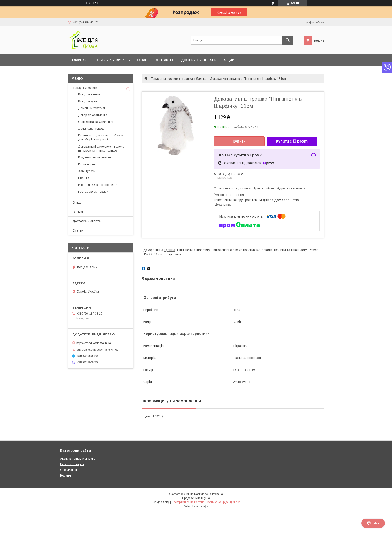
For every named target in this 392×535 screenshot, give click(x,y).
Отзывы (78, 212)
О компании (68, 470)
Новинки (66, 475)
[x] (148, 269)
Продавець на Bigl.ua (196, 498)
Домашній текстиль (92, 108)
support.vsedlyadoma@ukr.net (97, 349)
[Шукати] (287, 40)
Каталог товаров (72, 464)
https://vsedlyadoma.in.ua (93, 343)
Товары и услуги (110, 60)
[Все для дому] (83, 48)
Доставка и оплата (198, 60)
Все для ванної (89, 94)
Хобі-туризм (87, 171)
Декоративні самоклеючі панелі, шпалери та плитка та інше (101, 148)
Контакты (164, 60)
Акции (229, 60)
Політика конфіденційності (223, 502)
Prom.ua (217, 494)
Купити (239, 141)
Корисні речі (87, 164)
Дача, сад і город (91, 128)
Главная (79, 60)
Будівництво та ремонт (94, 157)
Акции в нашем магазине (77, 458)
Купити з (284, 141)
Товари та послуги (164, 78)
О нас (142, 60)
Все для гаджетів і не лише (97, 184)
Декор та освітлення (92, 115)
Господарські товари (93, 191)
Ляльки (201, 78)
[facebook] (143, 269)
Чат (376, 523)
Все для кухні (88, 101)
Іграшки (187, 78)
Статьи (78, 230)
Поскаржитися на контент (188, 502)
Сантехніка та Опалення (95, 121)
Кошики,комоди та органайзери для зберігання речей (100, 137)
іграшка (169, 250)
